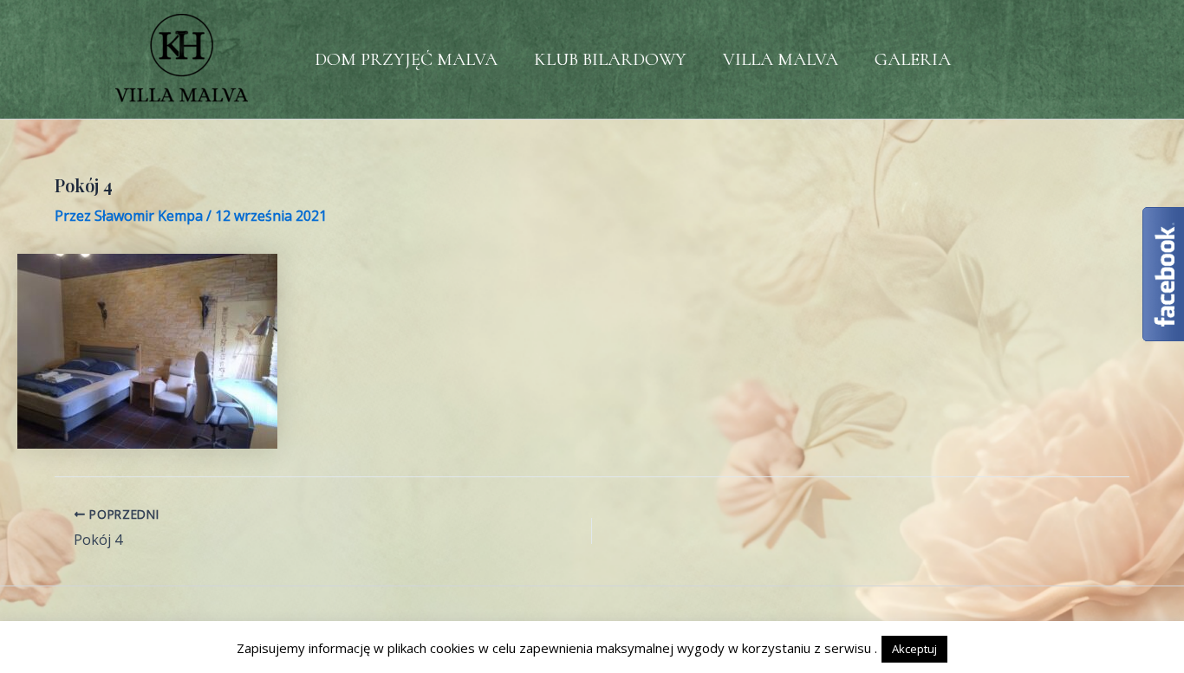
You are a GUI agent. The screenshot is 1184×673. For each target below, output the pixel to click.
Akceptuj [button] (914, 649)
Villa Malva (780, 59)
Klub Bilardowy (610, 59)
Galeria (913, 59)
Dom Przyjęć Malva (406, 59)
